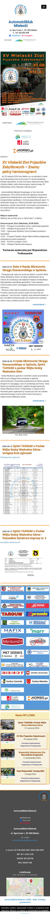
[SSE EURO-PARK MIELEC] (12, 597)
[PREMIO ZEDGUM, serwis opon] (37, 614)
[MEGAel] (37, 622)
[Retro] (37, 641)
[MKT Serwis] (12, 654)
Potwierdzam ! (25, 913)
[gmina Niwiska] (37, 681)
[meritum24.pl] (12, 641)
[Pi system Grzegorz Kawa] (12, 622)
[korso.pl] (37, 698)
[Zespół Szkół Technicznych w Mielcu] (37, 664)
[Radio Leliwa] (12, 698)
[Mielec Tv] (12, 706)
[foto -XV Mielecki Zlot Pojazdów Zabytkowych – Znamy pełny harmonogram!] (23, 83)
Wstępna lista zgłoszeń (10, 457)
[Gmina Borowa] (37, 673)
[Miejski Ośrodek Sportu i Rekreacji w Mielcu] (37, 605)
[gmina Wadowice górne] (12, 690)
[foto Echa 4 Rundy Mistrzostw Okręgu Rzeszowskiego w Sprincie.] (23, 330)
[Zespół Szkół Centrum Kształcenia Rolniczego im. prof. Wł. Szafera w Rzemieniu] (12, 664)
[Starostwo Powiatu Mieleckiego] (12, 589)
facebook (16, 35)
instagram (28, 35)
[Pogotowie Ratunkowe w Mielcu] (37, 654)
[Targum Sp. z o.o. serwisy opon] (12, 614)
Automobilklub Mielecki (21, 24)
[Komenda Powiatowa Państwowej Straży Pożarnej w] (12, 605)
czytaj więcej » (39, 304)
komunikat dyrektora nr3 (10, 542)
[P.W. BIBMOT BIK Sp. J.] (12, 673)
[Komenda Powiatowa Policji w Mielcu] (37, 597)
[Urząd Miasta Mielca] (37, 589)
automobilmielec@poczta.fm (25, 840)
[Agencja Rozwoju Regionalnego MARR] (37, 631)
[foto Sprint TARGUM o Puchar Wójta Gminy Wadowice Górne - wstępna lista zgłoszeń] (23, 492)
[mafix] (12, 631)
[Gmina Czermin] (12, 681)
